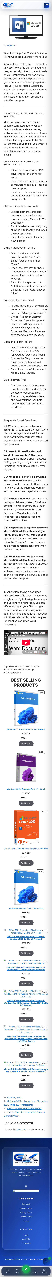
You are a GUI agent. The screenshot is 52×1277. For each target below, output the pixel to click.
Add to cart (26, 743)
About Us (26, 1239)
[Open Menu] (46, 5)
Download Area (26, 1208)
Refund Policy (26, 1217)
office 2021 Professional (21, 1105)
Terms (26, 1221)
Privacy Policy (26, 1212)
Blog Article (26, 1204)
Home (26, 1235)
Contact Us (26, 1243)
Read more (26, 1055)
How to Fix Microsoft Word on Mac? (24, 1108)
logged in (20, 1129)
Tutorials (11, 1097)
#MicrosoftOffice (15, 1101)
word (18, 1097)
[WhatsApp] (26, 1269)
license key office (32, 1101)
